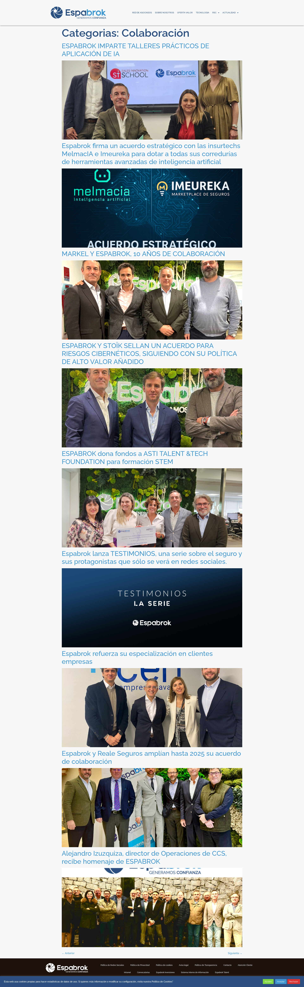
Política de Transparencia (206, 965)
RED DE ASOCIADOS (142, 12)
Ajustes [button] (268, 981)
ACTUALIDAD (229, 12)
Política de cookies (164, 965)
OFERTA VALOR (185, 12)
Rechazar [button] (293, 981)
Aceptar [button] (281, 981)
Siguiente (235, 953)
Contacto (227, 965)
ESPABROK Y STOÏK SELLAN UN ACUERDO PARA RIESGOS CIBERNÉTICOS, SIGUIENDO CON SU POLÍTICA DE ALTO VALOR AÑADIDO (149, 354)
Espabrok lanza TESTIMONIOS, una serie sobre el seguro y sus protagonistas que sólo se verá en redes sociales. (152, 557)
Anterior (68, 953)
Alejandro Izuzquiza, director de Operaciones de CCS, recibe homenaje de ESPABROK (144, 857)
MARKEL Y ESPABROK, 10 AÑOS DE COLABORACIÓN (143, 254)
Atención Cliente (245, 965)
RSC (214, 12)
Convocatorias (143, 972)
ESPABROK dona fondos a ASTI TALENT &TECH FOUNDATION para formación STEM (135, 457)
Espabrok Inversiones (165, 972)
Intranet (127, 972)
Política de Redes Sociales (112, 965)
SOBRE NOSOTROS (164, 12)
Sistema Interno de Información (195, 972)
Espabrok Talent (222, 972)
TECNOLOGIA (202, 12)
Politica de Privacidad (140, 965)
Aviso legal (183, 965)
